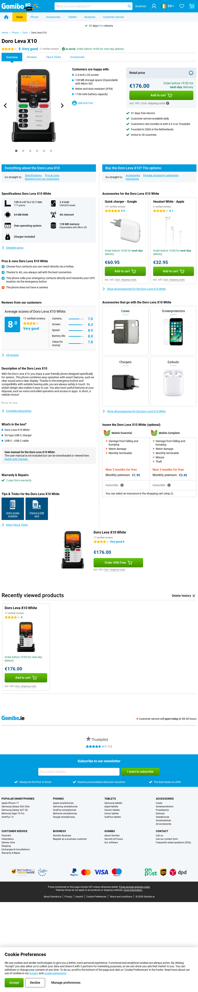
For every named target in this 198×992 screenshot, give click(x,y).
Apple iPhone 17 (10, 803)
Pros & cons (52, 175)
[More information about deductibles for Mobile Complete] (169, 485)
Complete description (19, 410)
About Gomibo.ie (52, 896)
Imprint (79, 896)
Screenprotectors (164, 806)
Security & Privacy (113, 839)
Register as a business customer (70, 839)
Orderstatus (8, 839)
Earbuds (160, 813)
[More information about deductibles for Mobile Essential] (122, 485)
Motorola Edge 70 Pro (13, 813)
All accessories (163, 824)
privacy (34, 973)
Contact (162, 831)
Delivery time (8, 842)
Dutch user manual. (16, 459)
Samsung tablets (113, 803)
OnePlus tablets (112, 817)
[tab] (16, 151)
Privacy (68, 896)
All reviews (12, 355)
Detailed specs (14, 247)
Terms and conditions (121, 896)
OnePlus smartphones (64, 810)
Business (89, 17)
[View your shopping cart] (191, 6)
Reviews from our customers (42, 178)
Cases (159, 803)
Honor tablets (111, 813)
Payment (6, 835)
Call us (159, 835)
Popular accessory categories (160, 175)
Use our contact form (167, 839)
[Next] (62, 105)
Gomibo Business (62, 835)
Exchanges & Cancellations (16, 849)
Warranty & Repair (11, 853)
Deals (19, 17)
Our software (111, 842)
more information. (133, 890)
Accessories (53, 17)
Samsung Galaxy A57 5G (15, 810)
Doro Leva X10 (39, 32)
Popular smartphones (18, 798)
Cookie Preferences (96, 896)
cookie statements (55, 973)
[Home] (6, 17)
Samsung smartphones (65, 806)
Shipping (6, 846)
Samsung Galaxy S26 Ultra (16, 806)
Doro (24, 32)
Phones (58, 798)
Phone (34, 17)
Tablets (72, 17)
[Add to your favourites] (191, 73)
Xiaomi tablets (112, 810)
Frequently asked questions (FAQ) (173, 842)
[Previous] (5, 105)
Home (5, 32)
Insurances (132, 178)
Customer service (113, 17)
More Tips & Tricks (17, 524)
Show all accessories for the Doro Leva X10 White (136, 288)
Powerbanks (162, 810)
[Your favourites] (181, 6)
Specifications (33, 175)
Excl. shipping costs (126, 279)
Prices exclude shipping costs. (134, 887)
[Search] (129, 6)
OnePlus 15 (8, 817)
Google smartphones (64, 817)
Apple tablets (111, 806)
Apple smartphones (63, 803)
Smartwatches (163, 820)
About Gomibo (112, 835)
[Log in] (154, 6)
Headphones (162, 817)
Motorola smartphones (65, 813)
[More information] (167, 103)
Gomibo (109, 831)
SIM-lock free (85, 103)
